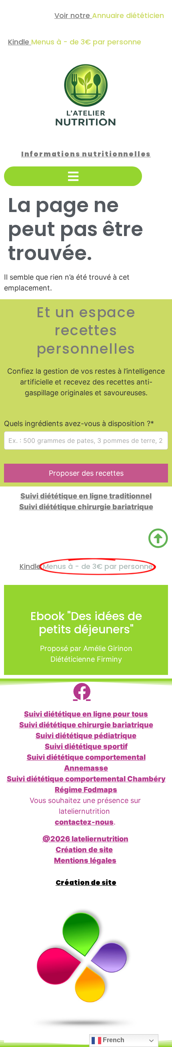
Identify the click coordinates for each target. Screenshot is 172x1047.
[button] (73, 176)
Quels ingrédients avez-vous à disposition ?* (79, 423)
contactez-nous (84, 822)
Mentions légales (85, 860)
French (112, 1040)
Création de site (84, 849)
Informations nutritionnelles (86, 154)
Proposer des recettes (86, 473)
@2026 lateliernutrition (85, 839)
